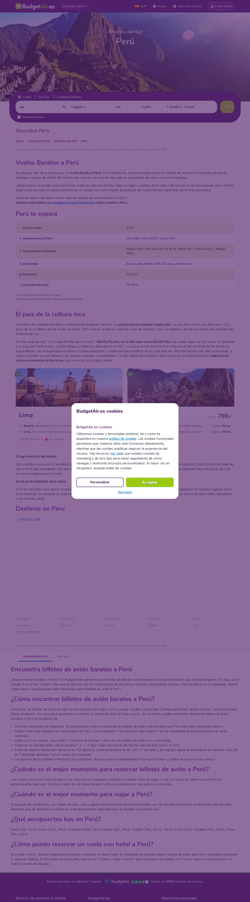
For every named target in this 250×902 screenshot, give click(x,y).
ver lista (116, 453)
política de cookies (122, 439)
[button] (125, 492)
